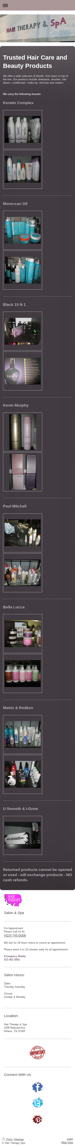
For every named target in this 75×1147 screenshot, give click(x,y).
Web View (67, 1142)
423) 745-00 (13, 935)
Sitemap (19, 1139)
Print (9, 1139)
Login (70, 1139)
